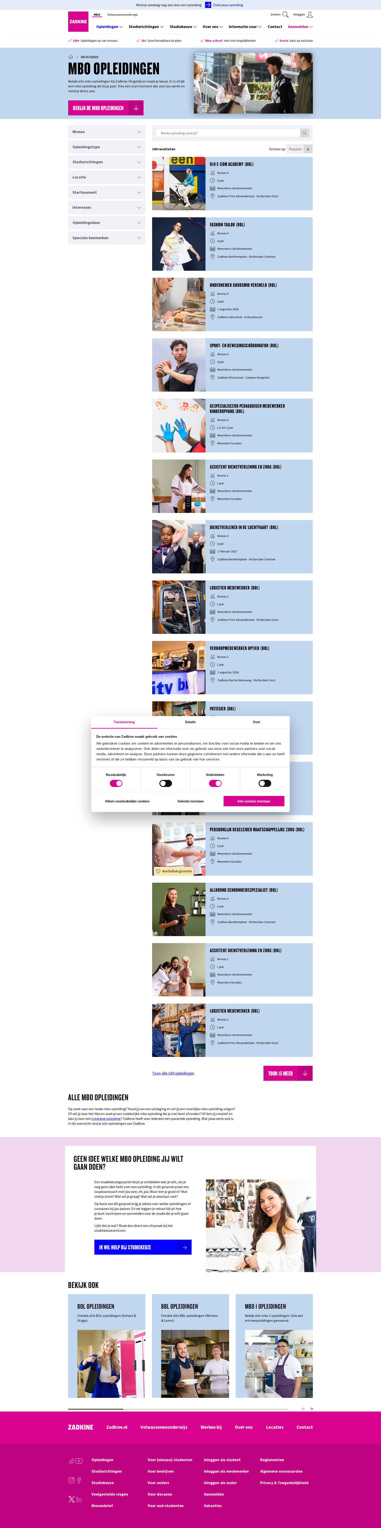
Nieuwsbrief (102, 1505)
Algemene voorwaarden (281, 1471)
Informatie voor (243, 26)
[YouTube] (78, 1463)
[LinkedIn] (78, 1501)
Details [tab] (190, 722)
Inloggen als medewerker (226, 1471)
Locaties (275, 1427)
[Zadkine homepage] (78, 30)
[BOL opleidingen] (111, 1364)
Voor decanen (160, 1494)
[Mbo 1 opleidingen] (279, 1364)
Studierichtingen (144, 26)
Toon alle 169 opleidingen (173, 1073)
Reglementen (272, 1459)
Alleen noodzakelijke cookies (127, 801)
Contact (275, 26)
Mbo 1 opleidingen (265, 1306)
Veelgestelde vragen (110, 1494)
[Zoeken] (304, 133)
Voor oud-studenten (166, 1505)
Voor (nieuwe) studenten (170, 1459)
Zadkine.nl (116, 1427)
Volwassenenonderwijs (122, 15)
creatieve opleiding (106, 1118)
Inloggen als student (222, 1459)
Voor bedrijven (161, 1471)
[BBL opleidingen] (195, 1364)
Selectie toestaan (190, 801)
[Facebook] (78, 1482)
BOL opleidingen (95, 1306)
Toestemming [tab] (124, 722)
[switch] (165, 783)
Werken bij (211, 1427)
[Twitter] (71, 1501)
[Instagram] (71, 1482)
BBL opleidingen (179, 1306)
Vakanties (213, 1505)
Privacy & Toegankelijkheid (284, 1482)
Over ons (210, 26)
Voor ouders (158, 1482)
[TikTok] (71, 1463)
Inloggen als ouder (220, 1482)
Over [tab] (256, 722)
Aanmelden (298, 26)
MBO (97, 15)
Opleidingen (107, 26)
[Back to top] (371, 1508)
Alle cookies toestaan (253, 801)
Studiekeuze (181, 26)
